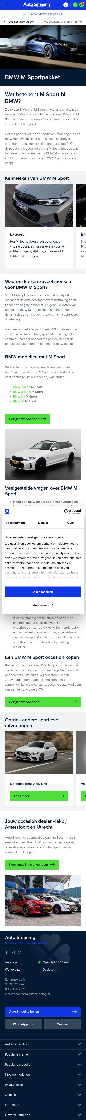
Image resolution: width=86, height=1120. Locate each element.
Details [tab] (43, 522)
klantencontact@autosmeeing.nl (27, 994)
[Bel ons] (75, 4)
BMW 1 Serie (21, 387)
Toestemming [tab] (15, 522)
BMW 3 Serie (22, 392)
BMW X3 (19, 397)
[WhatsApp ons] (81, 4)
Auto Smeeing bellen (24, 1012)
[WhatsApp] (19, 952)
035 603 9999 (15, 989)
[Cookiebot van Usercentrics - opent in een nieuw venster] (63, 511)
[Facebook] (6, 952)
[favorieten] (65, 4)
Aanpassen (41, 605)
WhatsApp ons (23, 1024)
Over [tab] (70, 522)
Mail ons (63, 1024)
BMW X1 (18, 401)
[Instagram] (13, 952)
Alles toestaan (43, 592)
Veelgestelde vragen (21, 21)
